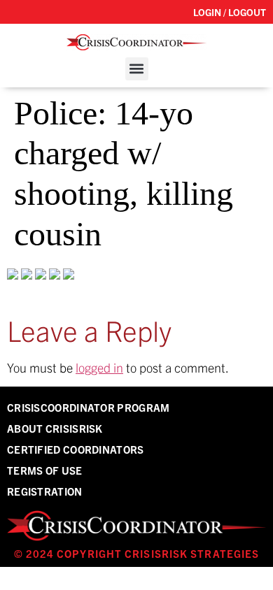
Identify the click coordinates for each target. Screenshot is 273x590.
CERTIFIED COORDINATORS (75, 449)
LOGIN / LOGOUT (229, 12)
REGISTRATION (45, 491)
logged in (99, 367)
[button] (136, 68)
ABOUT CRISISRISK (55, 428)
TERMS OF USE (45, 470)
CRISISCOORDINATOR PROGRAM (88, 407)
